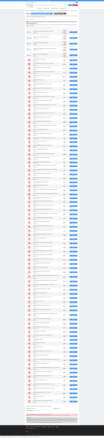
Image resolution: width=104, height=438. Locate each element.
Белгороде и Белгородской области (40, 422)
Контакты (27, 426)
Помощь (53, 426)
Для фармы (49, 426)
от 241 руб (57, 408)
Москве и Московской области (57, 422)
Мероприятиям (44, 426)
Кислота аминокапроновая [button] (41, 13)
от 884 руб (30, 408)
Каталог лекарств (32, 10)
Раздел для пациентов (54, 8)
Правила (57, 426)
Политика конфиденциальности (30, 428)
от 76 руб (31, 410)
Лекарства (39, 8)
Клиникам (39, 426)
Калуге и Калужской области (49, 422)
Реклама (31, 426)
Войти (77, 2)
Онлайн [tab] (28, 19)
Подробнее (49, 0)
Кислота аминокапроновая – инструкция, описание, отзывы (45, 10)
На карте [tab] (31, 19)
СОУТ (35, 428)
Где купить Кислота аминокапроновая (61, 10)
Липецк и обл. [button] (59, 13)
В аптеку (73, 32)
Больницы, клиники (46, 8)
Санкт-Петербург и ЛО (32, 2)
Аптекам (35, 426)
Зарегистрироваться (72, 2)
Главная (27, 10)
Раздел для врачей (63, 8)
